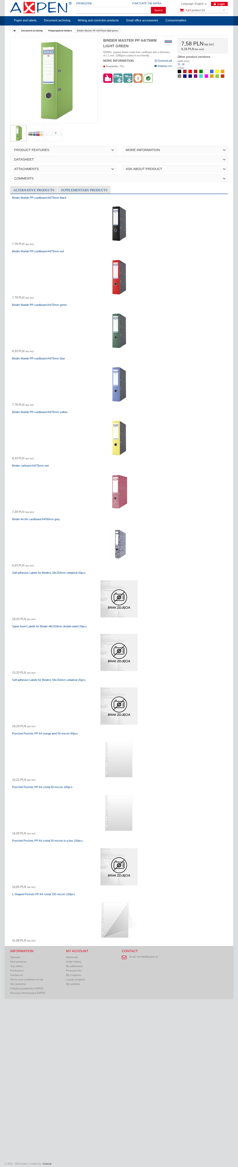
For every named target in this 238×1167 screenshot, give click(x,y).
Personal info (73, 970)
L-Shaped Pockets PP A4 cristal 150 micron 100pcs (43, 894)
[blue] (212, 72)
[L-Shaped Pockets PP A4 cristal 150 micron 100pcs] (119, 920)
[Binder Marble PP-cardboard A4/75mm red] (119, 277)
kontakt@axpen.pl (147, 956)
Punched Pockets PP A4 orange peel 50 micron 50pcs (45, 733)
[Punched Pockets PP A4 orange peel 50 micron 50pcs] (119, 759)
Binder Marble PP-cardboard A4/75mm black (39, 197)
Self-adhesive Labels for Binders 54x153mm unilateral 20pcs (49, 679)
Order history (73, 961)
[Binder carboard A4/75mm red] (119, 491)
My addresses (74, 966)
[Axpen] (41, 8)
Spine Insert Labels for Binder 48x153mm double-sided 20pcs (49, 626)
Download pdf (164, 60)
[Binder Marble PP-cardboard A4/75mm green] (119, 331)
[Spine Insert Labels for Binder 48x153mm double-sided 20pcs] (119, 652)
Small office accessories (142, 20)
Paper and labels (25, 20)
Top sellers (16, 966)
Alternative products (33, 190)
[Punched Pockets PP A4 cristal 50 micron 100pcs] (119, 813)
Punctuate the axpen (146, 3)
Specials (15, 957)
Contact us (16, 975)
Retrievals (72, 957)
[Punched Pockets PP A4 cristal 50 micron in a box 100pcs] (119, 866)
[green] (201, 72)
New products (18, 961)
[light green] (217, 77)
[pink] (207, 77)
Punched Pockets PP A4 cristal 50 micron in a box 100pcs (47, 840)
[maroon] (196, 72)
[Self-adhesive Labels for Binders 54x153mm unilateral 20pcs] (119, 706)
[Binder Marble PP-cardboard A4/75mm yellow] (119, 438)
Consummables (175, 20)
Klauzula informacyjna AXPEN (27, 992)
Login (221, 3)
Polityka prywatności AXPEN (26, 988)
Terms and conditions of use (26, 979)
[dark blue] (185, 77)
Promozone (84, 3)
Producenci (16, 970)
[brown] (185, 72)
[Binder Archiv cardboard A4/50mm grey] (119, 545)
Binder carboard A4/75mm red (30, 465)
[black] (180, 72)
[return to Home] (14, 30)
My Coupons (73, 975)
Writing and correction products (98, 20)
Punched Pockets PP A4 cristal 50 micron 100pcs (42, 787)
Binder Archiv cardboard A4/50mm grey (36, 519)
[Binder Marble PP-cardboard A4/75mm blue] (119, 384)
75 (179, 64)
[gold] (212, 77)
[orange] (222, 72)
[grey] (180, 77)
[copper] (222, 77)
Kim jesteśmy (18, 983)
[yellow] (217, 72)
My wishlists (73, 983)
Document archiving (57, 20)
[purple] (196, 77)
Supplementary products (84, 190)
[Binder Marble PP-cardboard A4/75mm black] (119, 223)
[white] (207, 72)
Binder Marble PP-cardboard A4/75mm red (38, 251)
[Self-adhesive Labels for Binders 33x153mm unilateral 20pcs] (119, 598)
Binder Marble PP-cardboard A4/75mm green (39, 304)
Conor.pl (47, 1163)
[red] (190, 72)
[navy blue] (190, 77)
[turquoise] (201, 77)
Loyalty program (75, 979)
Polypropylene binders (60, 30)
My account (77, 951)
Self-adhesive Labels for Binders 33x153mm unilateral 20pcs (49, 572)
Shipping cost (164, 66)
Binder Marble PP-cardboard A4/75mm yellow (39, 412)
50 (183, 64)
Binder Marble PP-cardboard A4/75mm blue (38, 358)
